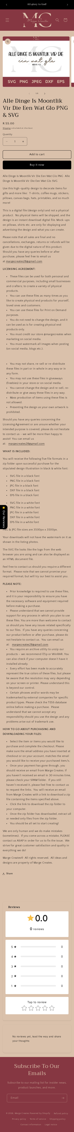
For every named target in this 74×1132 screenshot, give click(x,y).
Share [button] (9, 873)
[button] (7, 20)
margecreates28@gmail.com (24, 261)
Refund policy (61, 1113)
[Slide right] (45, 93)
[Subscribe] (63, 1098)
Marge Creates (22, 1113)
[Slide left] (29, 93)
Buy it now (37, 164)
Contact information (30, 1124)
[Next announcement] (67, 5)
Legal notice (51, 1124)
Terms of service (38, 1119)
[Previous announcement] (6, 5)
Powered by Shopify (40, 1113)
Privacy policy (19, 1119)
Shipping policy (58, 1119)
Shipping (7, 128)
